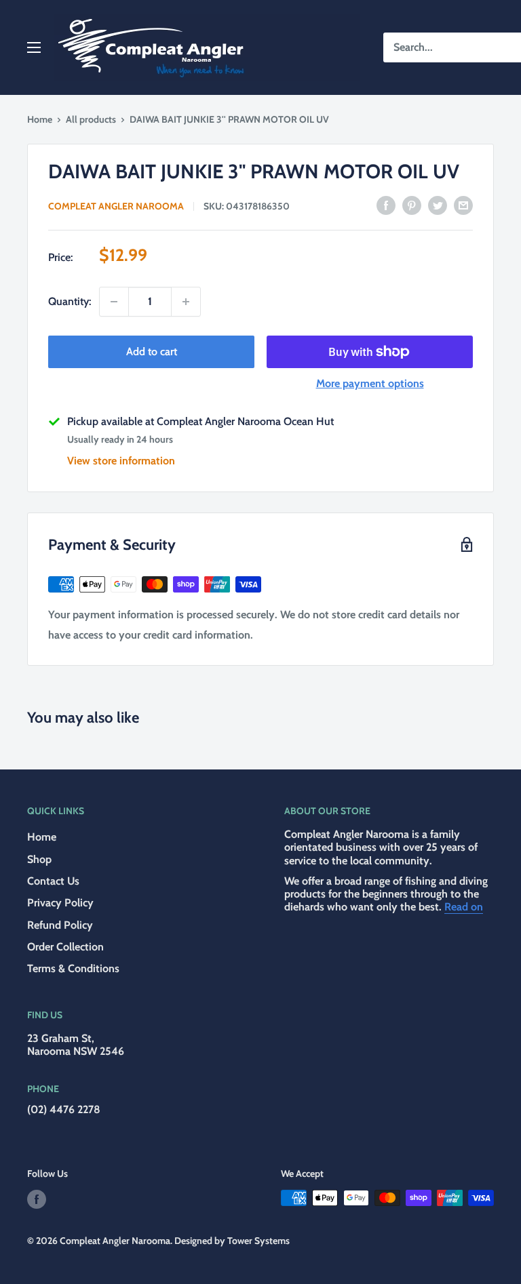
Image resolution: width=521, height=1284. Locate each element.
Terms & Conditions (73, 968)
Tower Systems (258, 1241)
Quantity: (69, 301)
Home (39, 119)
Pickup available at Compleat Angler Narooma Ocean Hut (200, 421)
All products (91, 119)
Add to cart (151, 351)
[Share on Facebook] (386, 205)
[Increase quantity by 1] (186, 301)
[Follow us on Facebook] (36, 1199)
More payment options (370, 383)
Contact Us (53, 881)
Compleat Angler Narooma (116, 206)
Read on (463, 906)
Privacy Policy (60, 902)
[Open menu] (34, 47)
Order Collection (65, 946)
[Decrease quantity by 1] (114, 301)
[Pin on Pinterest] (411, 205)
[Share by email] (463, 205)
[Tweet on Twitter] (437, 205)
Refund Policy (60, 925)
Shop (39, 859)
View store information (121, 460)
